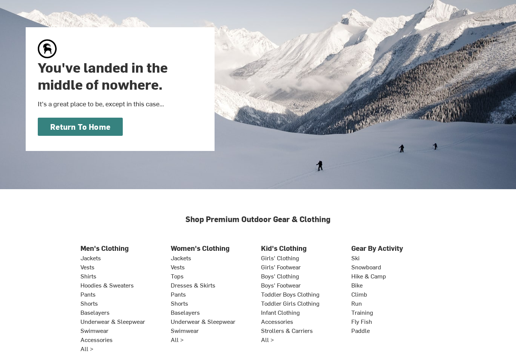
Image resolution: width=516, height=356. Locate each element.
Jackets (90, 257)
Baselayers (95, 312)
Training (362, 312)
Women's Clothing (200, 248)
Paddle (360, 330)
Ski (355, 257)
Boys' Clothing (280, 276)
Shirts (88, 276)
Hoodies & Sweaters (107, 285)
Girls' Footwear (281, 267)
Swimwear (94, 330)
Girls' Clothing (280, 257)
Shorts (89, 303)
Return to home (80, 126)
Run (356, 303)
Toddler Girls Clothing (290, 303)
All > (86, 348)
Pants (88, 294)
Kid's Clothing (284, 248)
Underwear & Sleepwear (112, 321)
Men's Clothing (104, 248)
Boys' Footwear (281, 285)
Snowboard (366, 267)
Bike (357, 285)
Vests (87, 267)
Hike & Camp (368, 276)
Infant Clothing (280, 312)
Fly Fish (361, 321)
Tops (177, 276)
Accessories (96, 339)
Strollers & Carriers (287, 330)
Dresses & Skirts (193, 285)
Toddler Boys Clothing (290, 294)
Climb (359, 294)
